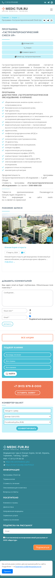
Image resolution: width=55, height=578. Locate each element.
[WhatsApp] (51, 20)
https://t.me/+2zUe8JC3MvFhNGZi (20, 465)
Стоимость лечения (11, 483)
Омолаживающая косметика (15, 487)
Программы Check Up (11, 475)
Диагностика (8, 507)
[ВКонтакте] (44, 20)
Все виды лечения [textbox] (13, 355)
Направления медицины (13, 511)
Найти (11, 373)
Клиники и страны (10, 503)
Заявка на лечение (11, 520)
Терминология (9, 479)
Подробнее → (10, 262)
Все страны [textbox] (10, 361)
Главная (5, 17)
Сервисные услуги (10, 515)
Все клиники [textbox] (11, 367)
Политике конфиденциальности (28, 566)
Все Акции (27, 337)
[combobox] (27, 355)
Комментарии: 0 (28, 52)
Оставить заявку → (27, 392)
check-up (20, 56)
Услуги (14, 17)
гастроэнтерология (33, 56)
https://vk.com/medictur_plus (18, 461)
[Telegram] (48, 20)
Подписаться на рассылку (40, 319)
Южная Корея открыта (15, 247)
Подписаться (42, 547)
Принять (7, 571)
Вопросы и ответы (10, 492)
